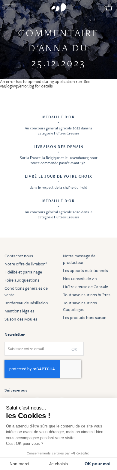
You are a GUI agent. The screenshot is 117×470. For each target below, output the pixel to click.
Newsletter (14, 334)
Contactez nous (18, 256)
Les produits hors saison (84, 317)
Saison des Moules (20, 319)
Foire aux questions (21, 280)
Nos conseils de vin (80, 278)
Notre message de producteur (79, 259)
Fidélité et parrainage (23, 272)
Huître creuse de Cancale (85, 286)
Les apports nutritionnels (85, 270)
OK (74, 349)
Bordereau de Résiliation (26, 303)
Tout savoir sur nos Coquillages (80, 306)
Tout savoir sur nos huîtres (86, 294)
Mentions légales (19, 311)
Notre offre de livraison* (25, 264)
